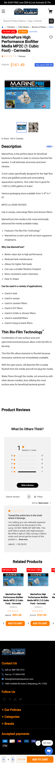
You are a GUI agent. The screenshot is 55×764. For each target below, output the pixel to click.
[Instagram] (4, 699)
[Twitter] (20, 699)
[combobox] (41, 503)
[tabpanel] (13, 597)
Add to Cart (40, 759)
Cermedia (33, 31)
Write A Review (27, 485)
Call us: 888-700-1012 (14, 670)
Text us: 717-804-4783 (15, 674)
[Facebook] (9, 699)
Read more (23, 539)
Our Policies (12, 710)
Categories (11, 717)
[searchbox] (15, 497)
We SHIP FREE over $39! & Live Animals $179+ (27, 2)
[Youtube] (15, 699)
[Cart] (51, 11)
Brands (9, 723)
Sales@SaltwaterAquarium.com (19, 679)
